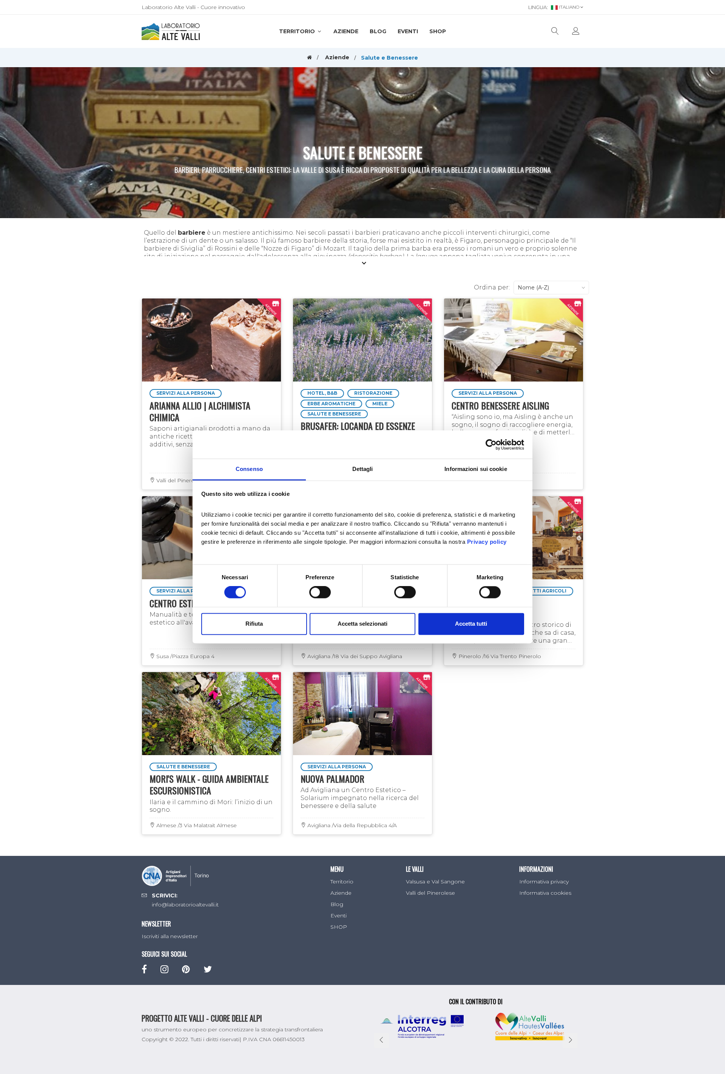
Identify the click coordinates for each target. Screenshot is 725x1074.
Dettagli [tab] (362, 469)
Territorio (297, 31)
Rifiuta (254, 623)
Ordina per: (492, 287)
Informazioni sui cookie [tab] (475, 469)
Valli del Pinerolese (430, 893)
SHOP (437, 31)
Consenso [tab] (249, 469)
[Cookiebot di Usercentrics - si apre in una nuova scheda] (491, 444)
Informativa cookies (545, 893)
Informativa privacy (544, 881)
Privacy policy (487, 542)
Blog (378, 31)
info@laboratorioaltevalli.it (185, 904)
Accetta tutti (471, 623)
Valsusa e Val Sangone (435, 881)
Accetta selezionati (362, 623)
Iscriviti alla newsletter (170, 936)
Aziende (345, 31)
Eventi (408, 31)
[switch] (320, 592)
